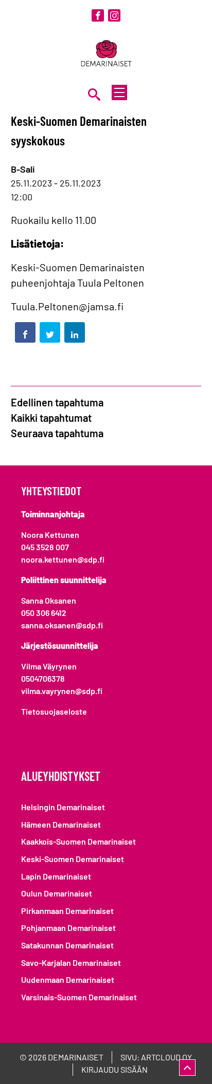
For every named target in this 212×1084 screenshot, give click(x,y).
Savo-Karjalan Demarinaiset (71, 962)
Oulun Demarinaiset (56, 893)
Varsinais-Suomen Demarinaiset (79, 997)
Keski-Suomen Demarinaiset (72, 859)
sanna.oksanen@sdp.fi (62, 625)
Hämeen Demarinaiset (61, 824)
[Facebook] (98, 15)
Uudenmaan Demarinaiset (67, 979)
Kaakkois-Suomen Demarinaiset (78, 841)
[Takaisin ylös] (187, 1067)
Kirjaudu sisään (114, 1069)
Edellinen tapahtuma (57, 402)
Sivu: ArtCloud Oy (156, 1057)
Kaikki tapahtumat (51, 418)
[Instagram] (114, 15)
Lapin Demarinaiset (56, 876)
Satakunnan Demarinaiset (67, 945)
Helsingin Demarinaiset (63, 807)
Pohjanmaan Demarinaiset (68, 927)
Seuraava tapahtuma (57, 433)
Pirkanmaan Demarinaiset (67, 910)
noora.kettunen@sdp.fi (62, 559)
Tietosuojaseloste (54, 711)
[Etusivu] (106, 54)
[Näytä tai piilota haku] (94, 94)
